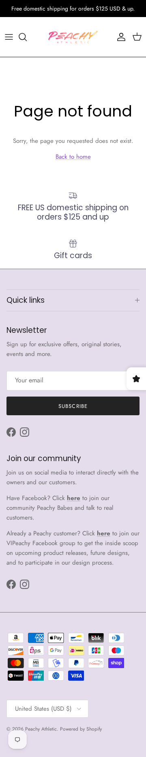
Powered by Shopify (81, 729)
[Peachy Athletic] (73, 37)
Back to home (73, 156)
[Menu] (9, 37)
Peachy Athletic (41, 729)
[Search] (27, 37)
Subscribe (72, 406)
